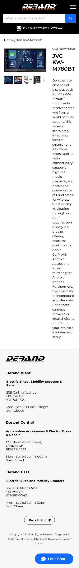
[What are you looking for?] (70, 18)
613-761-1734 (15, 400)
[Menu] (73, 7)
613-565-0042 (16, 495)
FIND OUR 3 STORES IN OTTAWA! (43, 28)
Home (9, 40)
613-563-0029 (16, 449)
